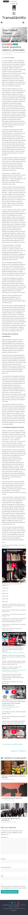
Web (2, 876)
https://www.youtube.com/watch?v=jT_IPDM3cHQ (13, 652)
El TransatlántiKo (14, 15)
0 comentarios (18, 52)
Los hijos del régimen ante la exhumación (11, 819)
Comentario (4, 837)
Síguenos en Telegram (19, 751)
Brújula (4, 44)
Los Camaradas (13, 1)
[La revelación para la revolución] (14, 783)
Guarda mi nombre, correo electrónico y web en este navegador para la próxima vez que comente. (14, 887)
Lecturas (15, 44)
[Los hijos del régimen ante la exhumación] (14, 804)
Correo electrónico (6, 867)
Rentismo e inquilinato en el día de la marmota (13, 777)
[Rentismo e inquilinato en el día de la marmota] (14, 761)
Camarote (9, 44)
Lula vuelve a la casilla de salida (12, 744)
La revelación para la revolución (12, 798)
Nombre (3, 859)
